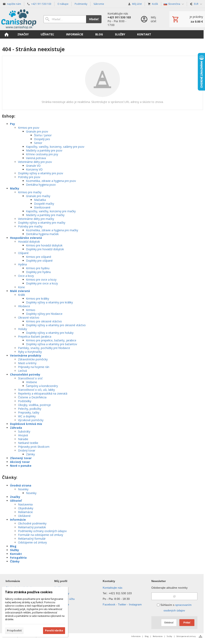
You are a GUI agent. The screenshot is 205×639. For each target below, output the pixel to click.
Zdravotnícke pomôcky (33, 359)
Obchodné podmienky (32, 523)
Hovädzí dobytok (29, 241)
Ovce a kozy (26, 276)
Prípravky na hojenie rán (33, 367)
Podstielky (24, 401)
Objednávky (25, 508)
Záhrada (16, 428)
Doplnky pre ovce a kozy (42, 283)
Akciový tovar (20, 462)
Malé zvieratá (20, 291)
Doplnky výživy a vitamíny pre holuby (49, 333)
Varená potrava (36, 158)
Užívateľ (16, 500)
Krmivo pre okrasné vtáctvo (44, 321)
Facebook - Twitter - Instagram (122, 604)
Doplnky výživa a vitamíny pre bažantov (51, 344)
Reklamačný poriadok (32, 527)
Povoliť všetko (54, 630)
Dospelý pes (42, 139)
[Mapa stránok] (200, 636)
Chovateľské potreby (25, 374)
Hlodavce (24, 306)
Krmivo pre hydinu (37, 268)
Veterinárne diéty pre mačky (36, 219)
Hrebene (31, 382)
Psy (12, 124)
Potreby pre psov (29, 177)
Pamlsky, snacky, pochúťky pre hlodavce (44, 348)
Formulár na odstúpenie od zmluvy (40, 535)
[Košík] (187, 19)
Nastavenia (25, 504)
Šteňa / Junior (43, 135)
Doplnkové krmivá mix (26, 424)
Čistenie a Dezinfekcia (32, 397)
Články (15, 561)
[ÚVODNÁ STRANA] (6, 34)
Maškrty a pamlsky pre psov (44, 150)
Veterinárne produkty (25, 355)
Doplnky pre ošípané (39, 260)
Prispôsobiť (14, 630)
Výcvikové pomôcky (30, 420)
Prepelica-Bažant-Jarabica (34, 336)
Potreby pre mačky (30, 226)
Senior (38, 143)
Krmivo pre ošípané (38, 257)
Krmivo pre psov (28, 128)
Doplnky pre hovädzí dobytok (45, 249)
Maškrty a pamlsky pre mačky (45, 215)
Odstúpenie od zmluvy (32, 542)
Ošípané (23, 253)
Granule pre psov (37, 131)
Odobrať (169, 622)
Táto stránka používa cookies (28, 592)
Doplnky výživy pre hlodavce (44, 314)
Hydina (22, 264)
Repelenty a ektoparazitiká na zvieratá (42, 393)
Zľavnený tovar (21, 458)
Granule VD (33, 165)
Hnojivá (23, 435)
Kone (21, 287)
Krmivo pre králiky (37, 298)
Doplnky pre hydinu (38, 272)
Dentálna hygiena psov (41, 184)
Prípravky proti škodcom (33, 447)
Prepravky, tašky (28, 412)
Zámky (30, 454)
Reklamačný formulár (32, 538)
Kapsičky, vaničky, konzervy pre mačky (51, 211)
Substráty (24, 431)
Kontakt (16, 554)
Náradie (23, 439)
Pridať (187, 622)
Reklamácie (25, 512)
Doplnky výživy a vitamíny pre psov (40, 173)
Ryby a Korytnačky (30, 352)
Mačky (14, 188)
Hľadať (93, 19)
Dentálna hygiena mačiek (42, 234)
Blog (13, 546)
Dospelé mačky (44, 203)
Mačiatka (40, 200)
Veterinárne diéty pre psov (35, 162)
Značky (15, 497)
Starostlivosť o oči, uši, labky (36, 390)
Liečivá (22, 371)
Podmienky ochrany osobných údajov (42, 531)
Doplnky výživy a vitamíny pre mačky (41, 222)
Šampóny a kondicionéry (42, 386)
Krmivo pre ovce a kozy (41, 279)
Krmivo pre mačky (29, 192)
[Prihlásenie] (151, 19)
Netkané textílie (28, 443)
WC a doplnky (27, 416)
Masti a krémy (27, 363)
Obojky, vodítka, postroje (34, 405)
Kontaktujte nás (112, 587)
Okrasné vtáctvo (28, 317)
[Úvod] (18, 19)
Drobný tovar (26, 450)
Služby (14, 550)
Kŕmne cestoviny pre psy (42, 154)
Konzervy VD (34, 169)
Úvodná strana (20, 485)
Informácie (18, 519)
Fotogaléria (18, 557)
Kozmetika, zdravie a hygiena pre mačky (52, 230)
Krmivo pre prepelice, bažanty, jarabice (51, 340)
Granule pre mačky (38, 196)
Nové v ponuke (20, 466)
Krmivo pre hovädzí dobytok (44, 245)
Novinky (23, 489)
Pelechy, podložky (29, 409)
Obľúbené (24, 516)
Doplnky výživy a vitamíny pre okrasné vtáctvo (56, 325)
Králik (21, 295)
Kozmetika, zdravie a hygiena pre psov (51, 181)
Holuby (22, 329)
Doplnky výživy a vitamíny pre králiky (49, 302)
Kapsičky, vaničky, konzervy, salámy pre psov (55, 147)
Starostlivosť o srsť (30, 378)
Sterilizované (42, 207)
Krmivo (30, 310)
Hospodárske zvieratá (26, 238)
